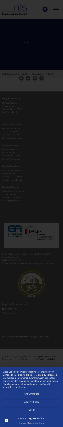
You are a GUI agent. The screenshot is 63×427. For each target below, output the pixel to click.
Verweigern (31, 394)
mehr (31, 410)
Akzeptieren (31, 402)
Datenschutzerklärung (36, 423)
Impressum (23, 423)
